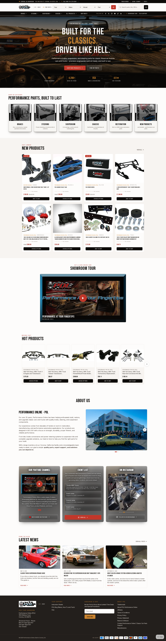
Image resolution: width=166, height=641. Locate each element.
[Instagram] (111, 13)
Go (113, 7)
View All (139, 150)
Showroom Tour (132, 13)
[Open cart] (146, 7)
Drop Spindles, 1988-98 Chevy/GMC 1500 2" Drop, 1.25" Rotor (36, 188)
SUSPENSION (46, 13)
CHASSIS (57, 13)
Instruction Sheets (57, 604)
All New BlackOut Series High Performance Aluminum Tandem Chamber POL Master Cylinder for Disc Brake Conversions (67, 238)
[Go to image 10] (132, 512)
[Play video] (39, 484)
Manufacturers (122, 628)
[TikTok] (118, 13)
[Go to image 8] (129, 512)
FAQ (53, 610)
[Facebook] (105, 13)
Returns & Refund (122, 620)
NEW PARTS (84, 13)
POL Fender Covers (90, 187)
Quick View (36, 180)
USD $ (145, 1)
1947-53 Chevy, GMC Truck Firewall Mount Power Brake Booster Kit (82, 373)
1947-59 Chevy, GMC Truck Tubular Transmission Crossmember (57, 373)
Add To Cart (58, 381)
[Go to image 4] (123, 512)
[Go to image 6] (127, 512)
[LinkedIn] (121, 13)
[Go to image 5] (125, 512)
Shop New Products (74, 68)
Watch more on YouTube (39, 517)
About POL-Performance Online (127, 607)
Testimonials (121, 604)
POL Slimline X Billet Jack (61, 187)
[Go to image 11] (133, 512)
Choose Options (67, 198)
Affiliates (120, 610)
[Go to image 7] (128, 512)
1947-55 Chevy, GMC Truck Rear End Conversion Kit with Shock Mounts (131, 373)
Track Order (125, 1)
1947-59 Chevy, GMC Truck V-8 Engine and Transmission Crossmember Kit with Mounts (33, 373)
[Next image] (144, 430)
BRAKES (23, 13)
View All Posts (140, 541)
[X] (108, 13)
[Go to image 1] (119, 512)
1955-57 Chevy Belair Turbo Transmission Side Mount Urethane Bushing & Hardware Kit (128, 238)
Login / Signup (136, 1)
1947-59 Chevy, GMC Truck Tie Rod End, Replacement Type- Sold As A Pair (106, 373)
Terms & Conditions (123, 612)
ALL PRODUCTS (70, 13)
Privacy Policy (121, 615)
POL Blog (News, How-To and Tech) (63, 607)
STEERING (34, 13)
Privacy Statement (123, 618)
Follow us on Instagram (126, 517)
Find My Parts (94, 68)
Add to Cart (36, 198)
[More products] (147, 364)
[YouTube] (115, 13)
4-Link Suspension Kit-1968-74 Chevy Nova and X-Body (128, 188)
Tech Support (143, 13)
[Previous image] (88, 430)
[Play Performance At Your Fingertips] (83, 298)
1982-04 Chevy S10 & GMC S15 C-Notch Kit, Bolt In (97, 237)
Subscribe (90, 617)
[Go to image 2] (120, 512)
